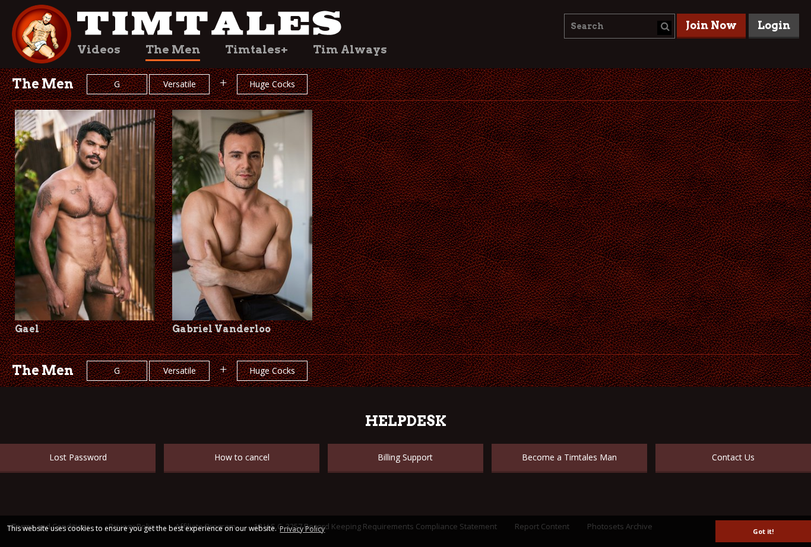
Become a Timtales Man (569, 457)
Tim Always (350, 49)
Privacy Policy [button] (302, 529)
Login (774, 25)
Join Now (711, 25)
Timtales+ (256, 49)
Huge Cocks (272, 84)
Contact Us (733, 457)
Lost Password (78, 457)
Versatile (179, 84)
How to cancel (242, 457)
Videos (99, 49)
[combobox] (619, 26)
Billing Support (405, 457)
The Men (172, 49)
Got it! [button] (763, 531)
